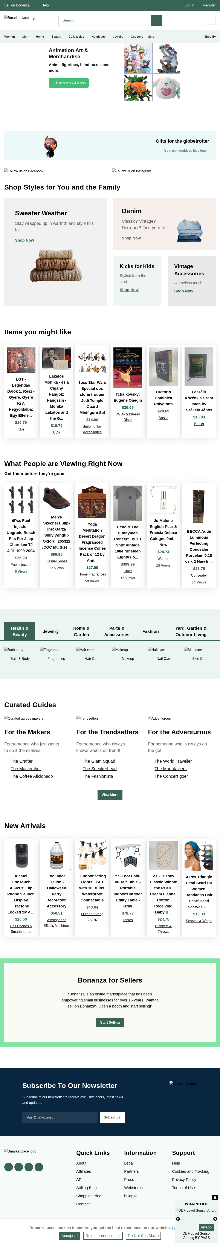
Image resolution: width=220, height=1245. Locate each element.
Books (163, 418)
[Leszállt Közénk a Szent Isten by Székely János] (198, 391)
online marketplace (111, 994)
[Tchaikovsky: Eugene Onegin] (127, 391)
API (79, 1179)
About (81, 1163)
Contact (83, 1204)
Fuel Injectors (21, 564)
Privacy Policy (184, 1179)
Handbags (98, 36)
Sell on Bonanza (17, 5)
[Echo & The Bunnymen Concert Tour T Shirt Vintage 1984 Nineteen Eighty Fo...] (127, 535)
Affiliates (83, 1171)
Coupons (137, 36)
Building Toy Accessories (92, 429)
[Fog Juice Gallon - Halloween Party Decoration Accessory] (56, 888)
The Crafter (22, 761)
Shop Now (24, 240)
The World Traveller (173, 761)
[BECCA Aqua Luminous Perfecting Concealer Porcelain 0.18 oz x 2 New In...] (198, 535)
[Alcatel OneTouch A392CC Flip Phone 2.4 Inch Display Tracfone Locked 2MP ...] (21, 888)
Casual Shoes (56, 561)
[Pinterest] (28, 1167)
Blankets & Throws (163, 928)
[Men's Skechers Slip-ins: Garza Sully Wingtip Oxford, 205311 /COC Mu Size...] (56, 535)
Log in (189, 5)
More (150, 36)
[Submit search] (156, 20)
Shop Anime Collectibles (71, 82)
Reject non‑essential (103, 1236)
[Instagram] (39, 1167)
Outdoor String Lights (92, 916)
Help (45, 5)
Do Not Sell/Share (143, 1236)
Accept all (69, 1236)
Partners (131, 1171)
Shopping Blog (88, 1196)
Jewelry (118, 36)
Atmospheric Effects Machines (57, 922)
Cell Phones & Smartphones (21, 928)
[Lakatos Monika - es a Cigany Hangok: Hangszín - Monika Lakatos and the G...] (56, 391)
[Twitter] (18, 1167)
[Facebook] (8, 1167)
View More (110, 795)
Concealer (199, 575)
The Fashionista (98, 776)
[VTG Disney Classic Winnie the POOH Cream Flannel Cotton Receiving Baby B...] (163, 888)
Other (128, 571)
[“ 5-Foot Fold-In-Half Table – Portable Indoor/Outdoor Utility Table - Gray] (127, 888)
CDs (21, 429)
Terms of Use (183, 1188)
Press (129, 1179)
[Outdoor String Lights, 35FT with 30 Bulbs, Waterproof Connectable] (92, 888)
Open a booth (110, 1006)
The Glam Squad (99, 761)
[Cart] (211, 20)
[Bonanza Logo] (20, 18)
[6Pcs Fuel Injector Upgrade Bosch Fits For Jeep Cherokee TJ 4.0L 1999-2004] (21, 535)
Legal (129, 1163)
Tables (128, 920)
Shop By (210, 36)
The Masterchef (26, 768)
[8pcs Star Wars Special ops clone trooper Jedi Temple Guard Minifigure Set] (92, 391)
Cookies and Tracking (190, 1171)
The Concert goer (171, 776)
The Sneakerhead (100, 768)
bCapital (131, 1196)
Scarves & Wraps (199, 921)
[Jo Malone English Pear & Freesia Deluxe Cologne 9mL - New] (163, 535)
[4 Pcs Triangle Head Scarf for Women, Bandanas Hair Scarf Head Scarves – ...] (198, 888)
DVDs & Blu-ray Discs (128, 417)
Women (163, 558)
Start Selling (110, 1022)
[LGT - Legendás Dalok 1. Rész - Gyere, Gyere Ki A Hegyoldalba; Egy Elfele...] (21, 391)
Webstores (133, 1188)
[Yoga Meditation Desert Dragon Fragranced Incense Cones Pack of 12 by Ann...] (92, 535)
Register (209, 5)
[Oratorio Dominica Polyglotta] (163, 391)
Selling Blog (86, 1188)
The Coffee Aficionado (32, 776)
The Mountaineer (170, 768)
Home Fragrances (92, 574)
